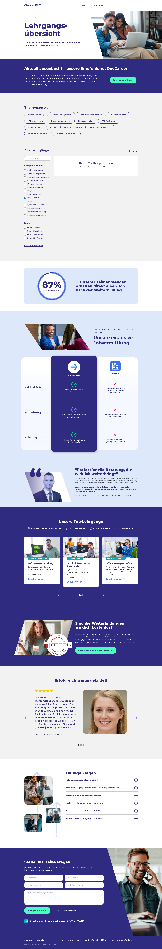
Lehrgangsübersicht (37, 17)
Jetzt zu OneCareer (123, 80)
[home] (32, 5)
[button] (82, 5)
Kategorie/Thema (33, 165)
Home (26, 17)
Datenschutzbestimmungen (65, 910)
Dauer (27, 223)
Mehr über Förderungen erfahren (95, 650)
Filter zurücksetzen (33, 246)
